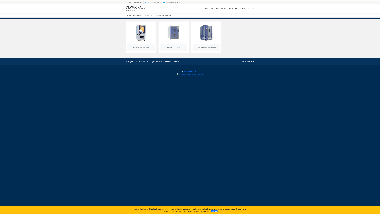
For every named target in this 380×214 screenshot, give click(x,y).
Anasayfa (129, 61)
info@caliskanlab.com (172, 2)
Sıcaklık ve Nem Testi (141, 48)
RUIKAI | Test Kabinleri (162, 15)
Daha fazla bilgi (204, 211)
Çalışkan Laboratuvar (134, 15)
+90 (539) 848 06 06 (154, 2)
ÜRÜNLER (148, 15)
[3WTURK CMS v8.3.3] (190, 72)
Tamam (214, 211)
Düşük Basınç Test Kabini (206, 48)
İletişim (176, 61)
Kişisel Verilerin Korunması (161, 61)
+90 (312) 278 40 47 (135, 2)
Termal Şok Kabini (173, 48)
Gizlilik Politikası (142, 61)
